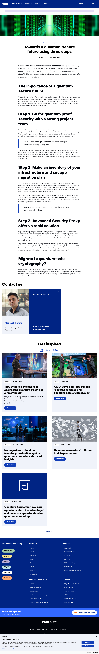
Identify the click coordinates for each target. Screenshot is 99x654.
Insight (55, 350)
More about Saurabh (39, 295)
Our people (67, 559)
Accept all (87, 642)
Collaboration (68, 579)
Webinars (33, 555)
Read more (10, 408)
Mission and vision (69, 552)
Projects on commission (71, 584)
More (81, 3)
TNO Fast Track (69, 591)
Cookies (32, 629)
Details (3, 648)
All (42, 350)
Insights (32, 559)
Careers (7, 578)
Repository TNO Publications (39, 602)
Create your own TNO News (86, 612)
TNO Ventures (68, 595)
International (68, 602)
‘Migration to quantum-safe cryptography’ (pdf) (57, 272)
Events (32, 552)
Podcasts (33, 563)
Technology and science (38, 579)
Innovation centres (70, 598)
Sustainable (16, 3)
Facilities (32, 584)
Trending (33, 570)
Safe (36, 3)
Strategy (67, 555)
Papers (32, 567)
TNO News (33, 574)
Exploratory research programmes (41, 595)
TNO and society (69, 563)
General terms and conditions (47, 634)
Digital (45, 3)
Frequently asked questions (72, 570)
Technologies (34, 591)
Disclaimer (63, 629)
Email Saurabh (40, 329)
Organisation (68, 548)
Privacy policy (11, 648)
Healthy (27, 3)
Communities (68, 567)
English (4, 636)
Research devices (35, 587)
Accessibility (53, 629)
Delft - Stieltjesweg (42, 326)
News (48, 350)
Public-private (68, 587)
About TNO (67, 544)
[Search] (88, 3)
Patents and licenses (36, 598)
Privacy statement (42, 629)
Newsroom (33, 544)
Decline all (87, 645)
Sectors (7, 572)
